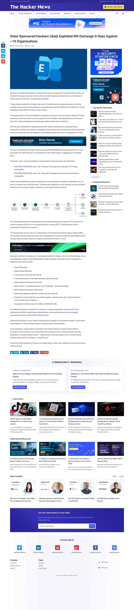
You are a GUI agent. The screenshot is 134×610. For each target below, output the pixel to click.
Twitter (55, 343)
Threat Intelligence (25, 13)
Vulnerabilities (41, 13)
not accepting (73, 312)
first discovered (33, 222)
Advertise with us (15, 565)
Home (12, 13)
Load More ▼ (96, 177)
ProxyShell (40, 153)
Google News (47, 343)
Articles (121, 476)
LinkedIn (65, 343)
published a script (20, 259)
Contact (12, 568)
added (80, 233)
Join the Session (78, 387)
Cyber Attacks (55, 13)
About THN (13, 563)
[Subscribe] (92, 526)
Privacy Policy (43, 568)
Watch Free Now (19, 387)
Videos (115, 476)
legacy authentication (40, 312)
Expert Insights (80, 13)
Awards (92, 13)
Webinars (67, 13)
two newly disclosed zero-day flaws (55, 96)
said (32, 110)
